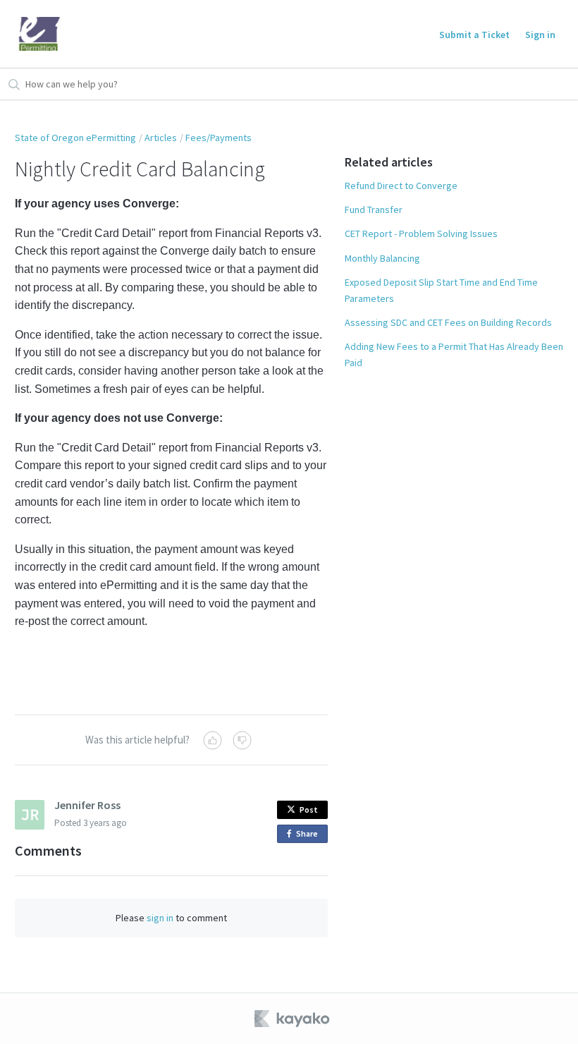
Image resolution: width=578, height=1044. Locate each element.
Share (309, 835)
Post (309, 809)
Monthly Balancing (382, 258)
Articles (160, 137)
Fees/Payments (218, 137)
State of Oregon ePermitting (75, 137)
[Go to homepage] (39, 34)
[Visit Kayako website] (293, 1018)
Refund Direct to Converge (401, 185)
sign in (160, 917)
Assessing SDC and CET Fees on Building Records (448, 322)
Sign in (540, 34)
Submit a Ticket (474, 34)
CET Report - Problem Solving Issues (421, 233)
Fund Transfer (373, 209)
